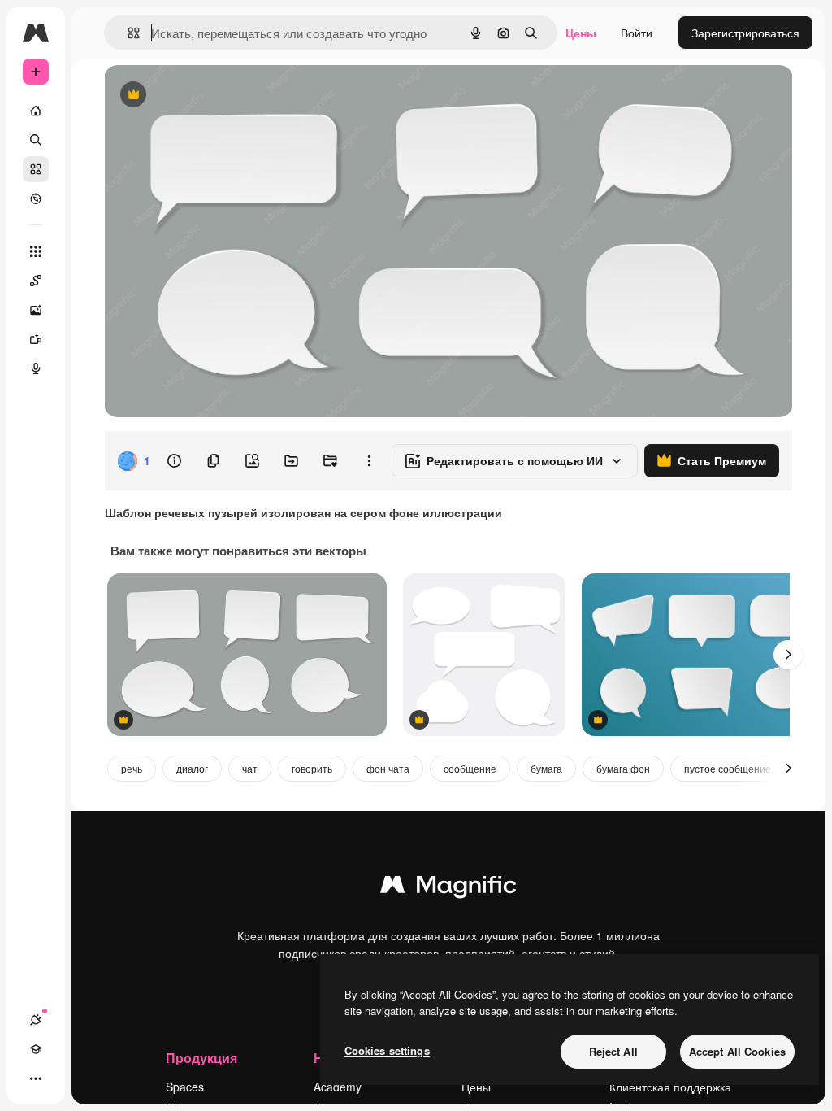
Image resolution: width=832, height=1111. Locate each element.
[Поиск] (36, 140)
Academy (338, 1086)
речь (131, 768)
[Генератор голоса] (36, 368)
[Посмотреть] (36, 198)
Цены (581, 32)
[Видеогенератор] (36, 339)
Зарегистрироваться (745, 32)
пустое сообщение (727, 768)
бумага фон (623, 768)
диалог (192, 768)
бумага (546, 768)
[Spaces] (36, 281)
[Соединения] (36, 1020)
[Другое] (36, 1078)
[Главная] (36, 111)
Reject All (613, 1051)
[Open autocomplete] (127, 33)
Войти (636, 32)
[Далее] (788, 654)
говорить (312, 768)
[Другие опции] (369, 461)
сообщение (470, 768)
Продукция (201, 1057)
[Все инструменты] (36, 251)
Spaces (185, 1086)
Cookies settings (387, 1050)
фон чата (388, 768)
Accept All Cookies (737, 1051)
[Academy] (36, 1049)
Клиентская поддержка (670, 1086)
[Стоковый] (36, 169)
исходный (212, 95)
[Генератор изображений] (36, 310)
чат (250, 768)
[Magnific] (448, 888)
